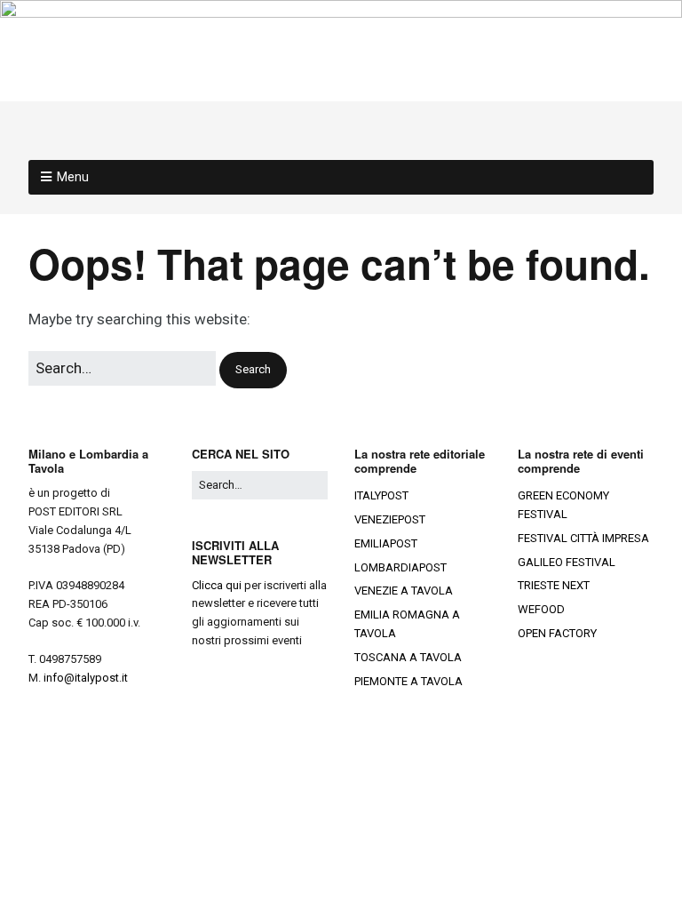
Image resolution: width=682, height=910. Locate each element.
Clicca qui (217, 585)
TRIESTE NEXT (554, 585)
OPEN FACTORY (557, 633)
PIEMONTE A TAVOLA (408, 681)
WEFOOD (541, 609)
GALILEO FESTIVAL (566, 562)
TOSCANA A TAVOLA (408, 657)
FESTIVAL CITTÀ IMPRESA (583, 538)
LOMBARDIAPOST (400, 567)
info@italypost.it (86, 677)
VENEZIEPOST (389, 519)
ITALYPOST (381, 495)
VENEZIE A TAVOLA (403, 590)
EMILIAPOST (385, 543)
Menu (73, 177)
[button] (253, 370)
